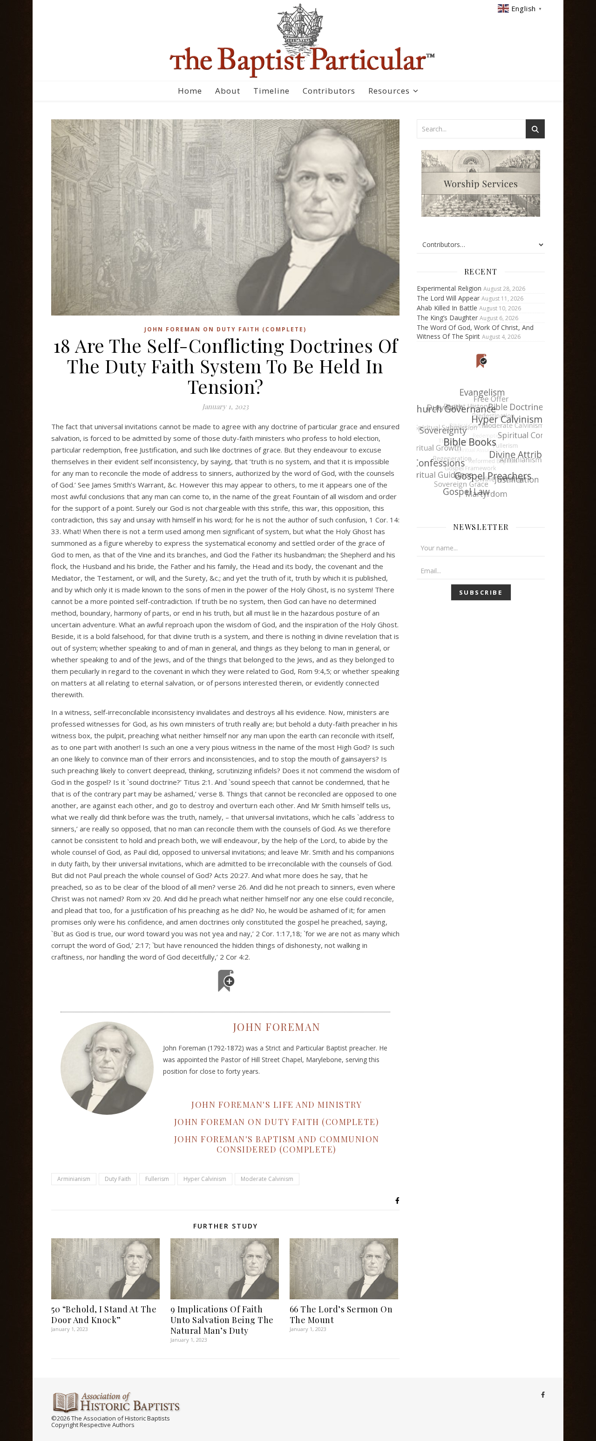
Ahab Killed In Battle (447, 307)
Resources (389, 90)
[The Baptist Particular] (298, 41)
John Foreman (277, 1027)
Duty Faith (118, 1179)
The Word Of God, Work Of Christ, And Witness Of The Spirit (475, 332)
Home (190, 90)
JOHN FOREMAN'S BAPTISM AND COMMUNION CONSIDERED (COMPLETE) (276, 1144)
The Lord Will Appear (448, 298)
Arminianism (73, 1179)
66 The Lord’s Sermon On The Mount (341, 1314)
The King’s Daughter (447, 317)
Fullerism (157, 1179)
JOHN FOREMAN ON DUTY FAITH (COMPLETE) (276, 1121)
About (227, 90)
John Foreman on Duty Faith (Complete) (225, 329)
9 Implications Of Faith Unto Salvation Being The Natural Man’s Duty (222, 1320)
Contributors (329, 90)
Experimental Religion (449, 288)
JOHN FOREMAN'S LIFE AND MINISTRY (276, 1104)
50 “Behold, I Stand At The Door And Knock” (103, 1314)
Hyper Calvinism (204, 1179)
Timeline (271, 90)
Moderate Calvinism (267, 1179)
